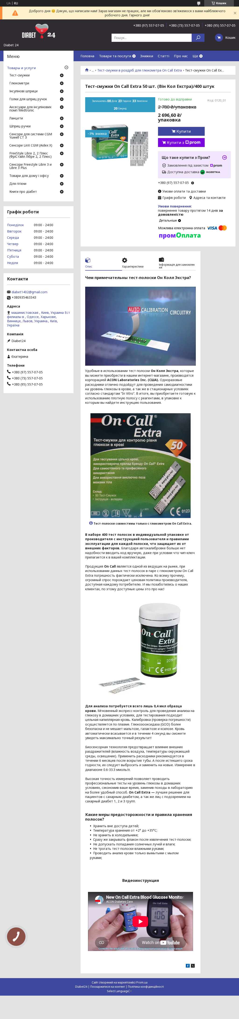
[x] (193, 966)
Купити (183, 131)
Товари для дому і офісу (29, 176)
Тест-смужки (19, 75)
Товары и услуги (21, 67)
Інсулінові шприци (23, 91)
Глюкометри (19, 83)
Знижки (146, 56)
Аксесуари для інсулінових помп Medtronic (30, 108)
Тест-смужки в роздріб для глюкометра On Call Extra (139, 70)
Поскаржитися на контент (107, 987)
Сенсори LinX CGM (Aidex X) (30, 145)
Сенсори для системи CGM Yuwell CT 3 (30, 135)
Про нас (181, 56)
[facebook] (188, 966)
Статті (163, 56)
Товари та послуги (115, 56)
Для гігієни (17, 184)
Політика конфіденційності (146, 987)
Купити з (175, 142)
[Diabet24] (39, 31)
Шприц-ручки (20, 126)
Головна (87, 56)
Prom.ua (142, 982)
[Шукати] (198, 38)
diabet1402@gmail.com (29, 292)
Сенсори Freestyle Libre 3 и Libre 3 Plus (30, 166)
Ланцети (16, 118)
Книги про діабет (23, 192)
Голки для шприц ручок (28, 99)
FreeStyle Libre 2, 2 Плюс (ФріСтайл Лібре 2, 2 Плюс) (30, 155)
